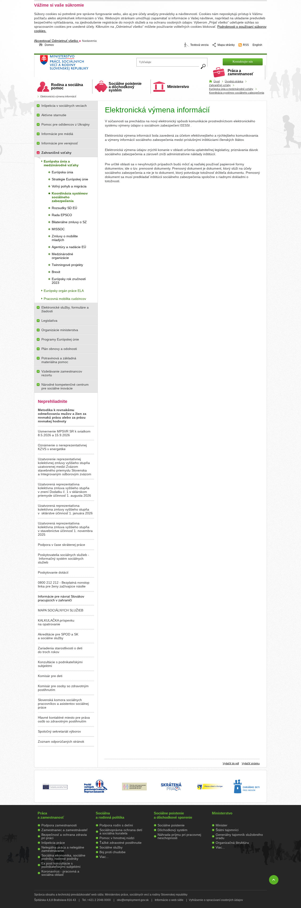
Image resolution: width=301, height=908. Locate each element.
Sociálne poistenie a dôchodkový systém (125, 87)
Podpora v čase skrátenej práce (61, 545)
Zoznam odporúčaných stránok (61, 741)
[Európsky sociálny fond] (55, 789)
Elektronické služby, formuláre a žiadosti (65, 309)
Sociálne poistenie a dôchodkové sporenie (173, 815)
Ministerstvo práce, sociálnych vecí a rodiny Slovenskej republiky (80, 64)
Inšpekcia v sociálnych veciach (64, 105)
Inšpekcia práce (53, 843)
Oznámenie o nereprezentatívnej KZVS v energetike (62, 447)
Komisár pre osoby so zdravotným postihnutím (63, 688)
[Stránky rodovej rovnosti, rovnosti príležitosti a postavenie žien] (134, 789)
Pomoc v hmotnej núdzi (116, 838)
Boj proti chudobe (112, 852)
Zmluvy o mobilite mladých (65, 238)
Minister (221, 825)
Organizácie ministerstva (59, 330)
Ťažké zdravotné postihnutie (120, 843)
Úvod (217, 81)
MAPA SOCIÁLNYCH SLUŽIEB (60, 610)
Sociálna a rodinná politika (110, 815)
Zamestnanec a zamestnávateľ (64, 830)
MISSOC (58, 229)
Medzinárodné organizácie (62, 256)
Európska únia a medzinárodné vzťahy (231, 88)
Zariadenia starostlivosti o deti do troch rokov (60, 650)
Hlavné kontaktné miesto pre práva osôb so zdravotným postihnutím (64, 719)
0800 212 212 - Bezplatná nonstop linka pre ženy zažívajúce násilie (63, 584)
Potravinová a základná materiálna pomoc (58, 360)
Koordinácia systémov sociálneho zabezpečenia (236, 92)
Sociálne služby (111, 847)
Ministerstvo (178, 87)
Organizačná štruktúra (232, 843)
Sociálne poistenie (171, 825)
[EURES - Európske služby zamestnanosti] (209, 789)
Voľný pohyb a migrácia (69, 186)
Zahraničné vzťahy (220, 85)
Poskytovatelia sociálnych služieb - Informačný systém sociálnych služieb (63, 558)
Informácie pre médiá (57, 134)
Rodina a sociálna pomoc (67, 86)
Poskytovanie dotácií (53, 572)
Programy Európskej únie (60, 339)
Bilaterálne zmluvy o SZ (69, 222)
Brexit (56, 272)
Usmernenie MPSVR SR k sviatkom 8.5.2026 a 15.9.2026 (64, 433)
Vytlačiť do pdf (231, 763)
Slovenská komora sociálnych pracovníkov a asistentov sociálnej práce (63, 703)
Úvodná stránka (234, 81)
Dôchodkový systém (172, 830)
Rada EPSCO (62, 215)
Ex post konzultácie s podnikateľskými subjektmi (60, 864)
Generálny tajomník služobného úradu (239, 836)
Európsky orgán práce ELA (64, 291)
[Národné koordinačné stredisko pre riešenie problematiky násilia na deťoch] (247, 798)
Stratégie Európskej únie (70, 179)
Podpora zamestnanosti (59, 825)
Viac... (104, 857)
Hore (273, 879)
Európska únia (62, 172)
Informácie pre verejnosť (59, 143)
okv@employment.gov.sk (133, 900)
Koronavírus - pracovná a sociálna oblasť (60, 872)
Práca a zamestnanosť (240, 72)
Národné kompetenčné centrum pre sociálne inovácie (65, 386)
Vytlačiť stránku (251, 763)
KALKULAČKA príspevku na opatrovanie (56, 622)
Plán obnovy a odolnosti (59, 349)
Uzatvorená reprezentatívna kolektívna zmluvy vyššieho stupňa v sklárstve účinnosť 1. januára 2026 (65, 509)
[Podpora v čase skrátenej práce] (171, 793)
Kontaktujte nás (243, 61)
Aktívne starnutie (53, 115)
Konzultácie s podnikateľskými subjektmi (60, 664)
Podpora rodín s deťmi (116, 825)
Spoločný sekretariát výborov (59, 731)
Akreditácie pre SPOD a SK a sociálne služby (58, 636)
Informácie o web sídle (169, 900)
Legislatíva (49, 320)
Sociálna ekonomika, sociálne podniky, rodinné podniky (63, 856)
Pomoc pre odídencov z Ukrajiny (65, 124)
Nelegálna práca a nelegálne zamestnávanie (62, 848)
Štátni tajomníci (227, 830)
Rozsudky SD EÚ (64, 208)
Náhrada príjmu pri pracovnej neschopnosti (179, 836)
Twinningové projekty (67, 265)
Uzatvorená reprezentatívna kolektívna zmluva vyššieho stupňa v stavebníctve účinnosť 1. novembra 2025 (65, 528)
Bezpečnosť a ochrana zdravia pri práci (64, 836)
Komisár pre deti (50, 676)
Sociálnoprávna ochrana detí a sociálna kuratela (120, 831)
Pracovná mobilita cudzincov (65, 299)
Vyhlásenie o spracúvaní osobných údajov (216, 900)
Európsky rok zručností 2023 (69, 281)
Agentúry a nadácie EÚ (69, 247)
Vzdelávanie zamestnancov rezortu (61, 373)
